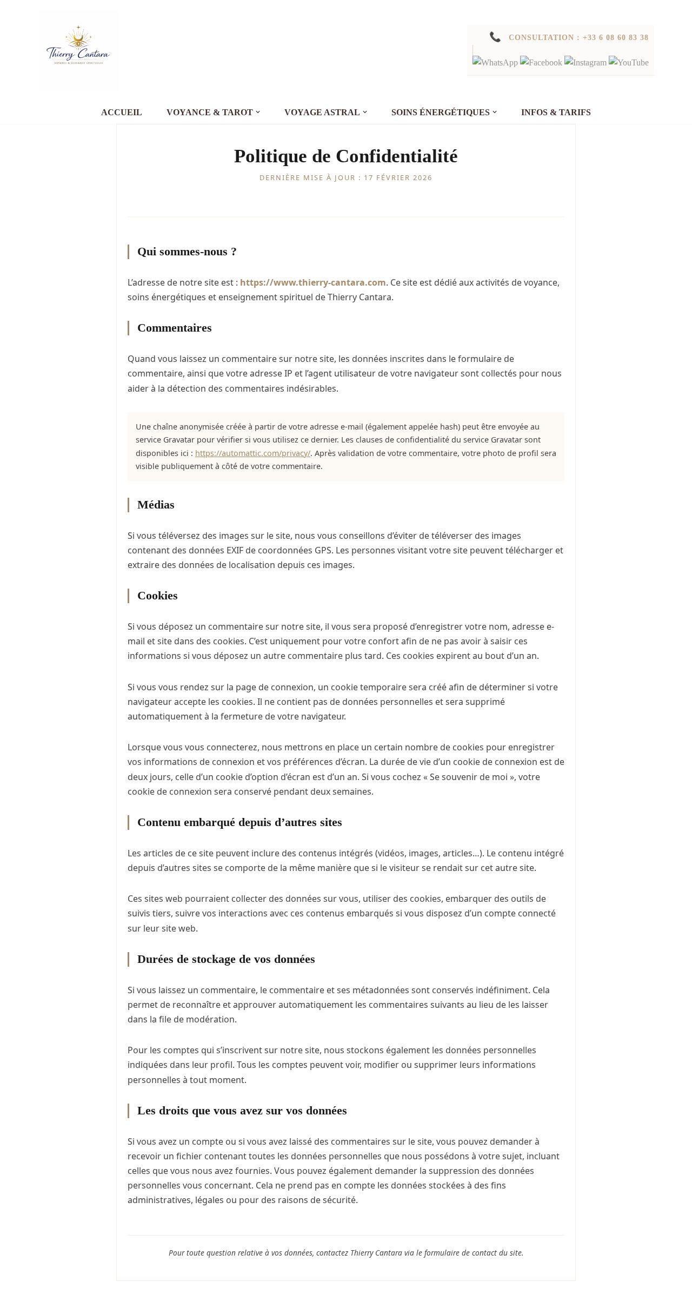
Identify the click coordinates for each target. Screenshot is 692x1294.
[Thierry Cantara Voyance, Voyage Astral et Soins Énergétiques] (78, 50)
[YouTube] (629, 62)
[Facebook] (542, 62)
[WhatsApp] (496, 62)
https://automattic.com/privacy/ (252, 453)
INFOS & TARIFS (556, 112)
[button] (258, 112)
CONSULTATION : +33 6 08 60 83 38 (569, 37)
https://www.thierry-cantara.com (313, 282)
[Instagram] (586, 62)
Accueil (121, 112)
